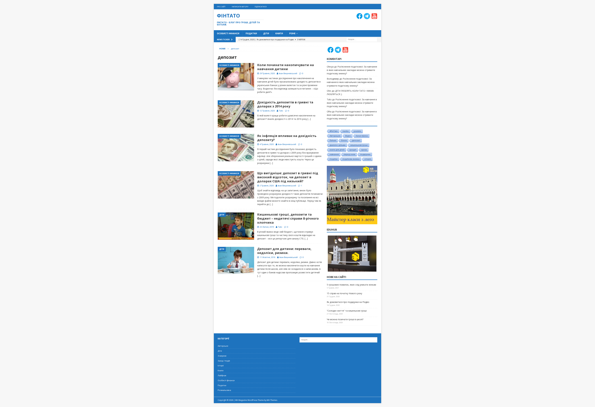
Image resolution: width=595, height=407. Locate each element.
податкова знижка (351, 159)
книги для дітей (337, 149)
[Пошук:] (361, 39)
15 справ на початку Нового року (344, 293)
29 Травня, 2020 (267, 73)
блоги (344, 140)
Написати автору (240, 6)
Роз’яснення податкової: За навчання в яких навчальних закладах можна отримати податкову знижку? (352, 70)
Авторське (335, 135)
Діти (266, 33)
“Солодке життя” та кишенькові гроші (347, 310)
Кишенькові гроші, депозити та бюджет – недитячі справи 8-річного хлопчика (288, 218)
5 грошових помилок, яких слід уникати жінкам (351, 284)
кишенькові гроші (359, 145)
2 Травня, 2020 (267, 185)
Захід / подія (224, 360)
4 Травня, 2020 (267, 144)
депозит (356, 140)
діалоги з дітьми (337, 145)
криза (364, 149)
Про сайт (221, 6)
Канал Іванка (362, 135)
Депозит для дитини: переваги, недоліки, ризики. (284, 251)
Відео (348, 135)
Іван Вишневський (288, 73)
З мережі (222, 355)
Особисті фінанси (228, 33)
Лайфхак (222, 375)
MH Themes (272, 400)
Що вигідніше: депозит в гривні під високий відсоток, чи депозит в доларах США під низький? (287, 177)
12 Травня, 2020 (267, 110)
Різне (292, 33)
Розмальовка (224, 390)
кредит (353, 149)
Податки (251, 33)
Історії (221, 365)
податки (333, 159)
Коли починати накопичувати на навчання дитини (285, 67)
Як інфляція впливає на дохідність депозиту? (286, 138)
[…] (309, 118)
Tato (281, 110)
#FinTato (334, 131)
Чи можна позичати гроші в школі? (345, 319)
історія (368, 159)
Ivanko (346, 131)
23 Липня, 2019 (267, 226)
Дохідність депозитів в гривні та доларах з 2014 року (285, 104)
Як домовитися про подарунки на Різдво (348, 302)
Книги (279, 33)
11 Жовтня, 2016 (267, 257)
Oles (329, 90)
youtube (357, 131)
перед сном (349, 154)
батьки (333, 140)
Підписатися (261, 6)
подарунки (365, 154)
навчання (334, 154)
